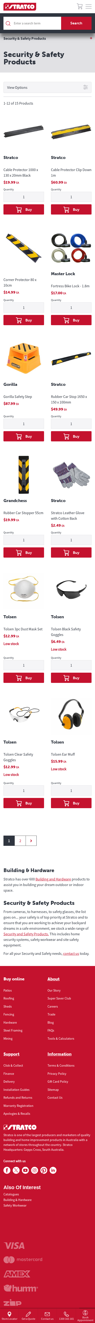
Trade (51, 1014)
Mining (7, 1038)
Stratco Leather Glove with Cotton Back (67, 515)
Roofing (8, 998)
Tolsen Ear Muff (63, 754)
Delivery (9, 1081)
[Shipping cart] (80, 7)
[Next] (31, 841)
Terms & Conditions (61, 1065)
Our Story (54, 990)
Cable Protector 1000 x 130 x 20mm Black (20, 172)
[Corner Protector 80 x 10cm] (23, 249)
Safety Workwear (15, 1205)
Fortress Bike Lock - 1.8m (70, 286)
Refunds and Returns (17, 1097)
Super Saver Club (59, 998)
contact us (71, 953)
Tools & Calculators (61, 1038)
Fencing (8, 1014)
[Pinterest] (43, 1170)
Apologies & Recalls (16, 1113)
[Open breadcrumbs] (47, 38)
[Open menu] (89, 6)
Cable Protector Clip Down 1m (71, 172)
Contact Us (55, 1097)
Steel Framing (12, 1030)
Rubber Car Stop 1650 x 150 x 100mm (69, 399)
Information (59, 1054)
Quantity (8, 189)
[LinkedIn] (53, 1170)
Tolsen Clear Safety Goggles (18, 757)
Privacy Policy (57, 1074)
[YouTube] (25, 1170)
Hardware (10, 1022)
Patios (7, 990)
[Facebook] (6, 1170)
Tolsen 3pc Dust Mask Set (22, 629)
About (53, 979)
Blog (51, 1022)
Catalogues (11, 1194)
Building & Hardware (17, 1200)
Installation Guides (16, 1090)
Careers (53, 1006)
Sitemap (53, 1090)
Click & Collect (13, 1065)
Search (76, 23)
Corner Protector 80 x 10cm (19, 282)
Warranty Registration (18, 1106)
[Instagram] (34, 1170)
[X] (16, 1170)
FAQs (51, 1030)
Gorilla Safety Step (17, 396)
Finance (8, 1074)
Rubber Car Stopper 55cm (23, 512)
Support (11, 1054)
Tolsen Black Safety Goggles (66, 632)
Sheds (7, 1006)
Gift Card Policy (58, 1081)
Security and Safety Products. (26, 934)
